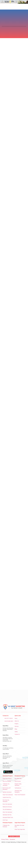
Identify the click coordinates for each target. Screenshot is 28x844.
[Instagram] (15, 836)
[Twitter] (11, 836)
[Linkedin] (17, 836)
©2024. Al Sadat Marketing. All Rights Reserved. (14, 842)
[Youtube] (13, 836)
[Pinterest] (19, 836)
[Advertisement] (14, 319)
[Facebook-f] (9, 836)
